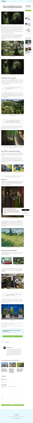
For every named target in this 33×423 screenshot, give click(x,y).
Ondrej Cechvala (9, 347)
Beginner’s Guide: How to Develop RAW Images (20, 370)
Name (2, 396)
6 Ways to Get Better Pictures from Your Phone (4, 370)
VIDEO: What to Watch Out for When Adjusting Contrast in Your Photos (28, 44)
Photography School (12, 4)
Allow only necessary (25, 213)
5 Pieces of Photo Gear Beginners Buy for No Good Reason (28, 30)
